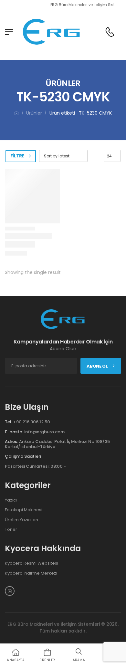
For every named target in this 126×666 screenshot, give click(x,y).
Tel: (8, 422)
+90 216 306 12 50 (31, 422)
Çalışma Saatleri (23, 456)
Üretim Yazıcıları (21, 519)
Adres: (11, 441)
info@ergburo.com (44, 432)
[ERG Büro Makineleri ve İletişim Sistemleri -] (51, 31)
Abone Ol (97, 366)
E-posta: (14, 432)
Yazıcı (11, 500)
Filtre (17, 156)
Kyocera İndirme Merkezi (31, 573)
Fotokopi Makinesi (23, 509)
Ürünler (34, 113)
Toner (11, 529)
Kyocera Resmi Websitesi (31, 563)
